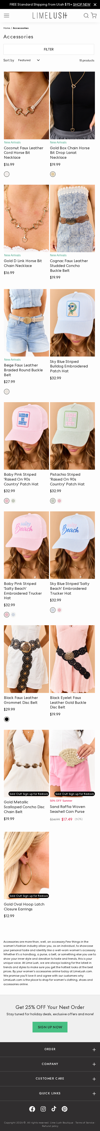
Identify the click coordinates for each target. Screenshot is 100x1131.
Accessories (21, 28)
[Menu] (8, 15)
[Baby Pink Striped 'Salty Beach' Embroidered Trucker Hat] (26, 545)
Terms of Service (84, 1122)
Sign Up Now (50, 1027)
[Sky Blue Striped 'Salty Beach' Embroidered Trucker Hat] (72, 545)
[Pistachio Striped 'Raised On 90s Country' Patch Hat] (72, 436)
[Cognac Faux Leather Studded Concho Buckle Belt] (72, 218)
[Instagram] (45, 1109)
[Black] (6, 719)
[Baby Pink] (6, 501)
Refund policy (50, 1126)
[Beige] (6, 391)
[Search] (84, 15)
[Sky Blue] (13, 614)
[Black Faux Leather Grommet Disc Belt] (26, 659)
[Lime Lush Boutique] (50, 15)
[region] (50, 4)
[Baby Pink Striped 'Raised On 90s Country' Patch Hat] (26, 436)
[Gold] (53, 174)
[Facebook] (34, 1109)
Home (6, 28)
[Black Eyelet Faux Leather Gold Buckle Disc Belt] (72, 659)
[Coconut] (6, 174)
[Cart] (94, 15)
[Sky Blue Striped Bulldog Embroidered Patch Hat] (72, 323)
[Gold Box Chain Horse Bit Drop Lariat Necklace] (72, 105)
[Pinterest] (66, 1109)
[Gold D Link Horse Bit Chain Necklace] (26, 218)
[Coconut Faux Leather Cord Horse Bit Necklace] (26, 105)
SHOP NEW (82, 4)
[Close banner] (95, 4)
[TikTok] (55, 1109)
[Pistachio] (13, 501)
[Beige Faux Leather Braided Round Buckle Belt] (26, 323)
